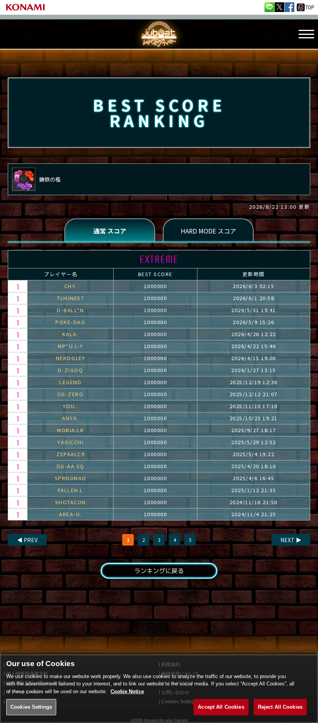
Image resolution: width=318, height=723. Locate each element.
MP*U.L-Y (70, 346)
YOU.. (70, 406)
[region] (159, 687)
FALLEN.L (70, 490)
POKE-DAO (70, 322)
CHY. (70, 286)
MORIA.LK (70, 430)
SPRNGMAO (70, 478)
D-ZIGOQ (70, 370)
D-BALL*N (70, 310)
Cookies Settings (31, 707)
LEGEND (70, 382)
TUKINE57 (70, 298)
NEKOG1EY (70, 358)
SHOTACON (70, 502)
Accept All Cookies (221, 707)
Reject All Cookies (280, 707)
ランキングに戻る (159, 571)
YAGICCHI (70, 442)
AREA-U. (70, 514)
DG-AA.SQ (71, 466)
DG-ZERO (70, 394)
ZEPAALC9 (70, 454)
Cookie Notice (127, 691)
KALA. (70, 334)
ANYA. (70, 418)
